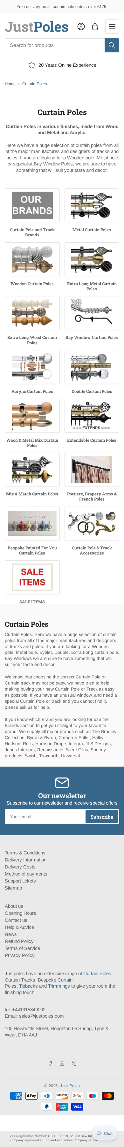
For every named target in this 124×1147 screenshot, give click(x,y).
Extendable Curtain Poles (91, 440)
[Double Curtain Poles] (92, 367)
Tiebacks (28, 986)
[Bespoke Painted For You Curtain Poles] (32, 523)
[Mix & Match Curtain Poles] (32, 469)
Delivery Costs (20, 866)
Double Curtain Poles (92, 391)
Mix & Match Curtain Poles (32, 494)
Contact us (16, 920)
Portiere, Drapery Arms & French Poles (92, 496)
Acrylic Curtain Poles (32, 391)
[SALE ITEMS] (32, 577)
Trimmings (59, 986)
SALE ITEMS (32, 602)
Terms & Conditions (25, 852)
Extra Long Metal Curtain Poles (92, 286)
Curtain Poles (34, 83)
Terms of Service (22, 948)
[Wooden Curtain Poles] (32, 259)
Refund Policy (19, 941)
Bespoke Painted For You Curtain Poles (32, 550)
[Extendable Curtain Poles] (92, 415)
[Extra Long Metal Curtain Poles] (92, 259)
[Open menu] (112, 26)
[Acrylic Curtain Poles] (32, 367)
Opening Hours (20, 913)
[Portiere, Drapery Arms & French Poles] (92, 469)
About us (14, 906)
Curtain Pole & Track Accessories (92, 550)
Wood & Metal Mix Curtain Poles (32, 442)
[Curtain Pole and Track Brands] (32, 205)
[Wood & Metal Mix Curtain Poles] (32, 415)
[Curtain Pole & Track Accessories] (92, 523)
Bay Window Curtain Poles (91, 337)
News (11, 934)
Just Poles (70, 1085)
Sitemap (13, 888)
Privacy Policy (20, 955)
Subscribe (102, 817)
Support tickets (20, 880)
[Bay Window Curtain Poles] (92, 313)
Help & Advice (19, 927)
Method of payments (26, 873)
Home (10, 83)
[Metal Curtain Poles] (92, 205)
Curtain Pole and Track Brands (32, 232)
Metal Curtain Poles (91, 230)
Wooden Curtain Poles (32, 284)
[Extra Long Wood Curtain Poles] (32, 313)
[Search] (112, 45)
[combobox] (62, 45)
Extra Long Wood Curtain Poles (32, 339)
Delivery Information (25, 859)
